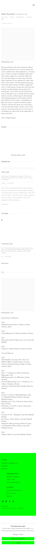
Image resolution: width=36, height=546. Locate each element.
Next (29, 142)
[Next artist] (11, 23)
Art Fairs (29, 17)
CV (2, 19)
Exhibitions (20, 17)
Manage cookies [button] (4, 506)
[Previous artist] (2, 23)
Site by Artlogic (20, 508)
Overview (4, 17)
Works (12, 17)
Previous (7, 142)
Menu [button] (33, 5)
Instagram (4, 466)
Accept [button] (18, 543)
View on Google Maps (13, 501)
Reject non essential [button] (18, 539)
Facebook (4, 469)
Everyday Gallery (8, 5)
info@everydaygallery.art (9, 463)
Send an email (6, 501)
